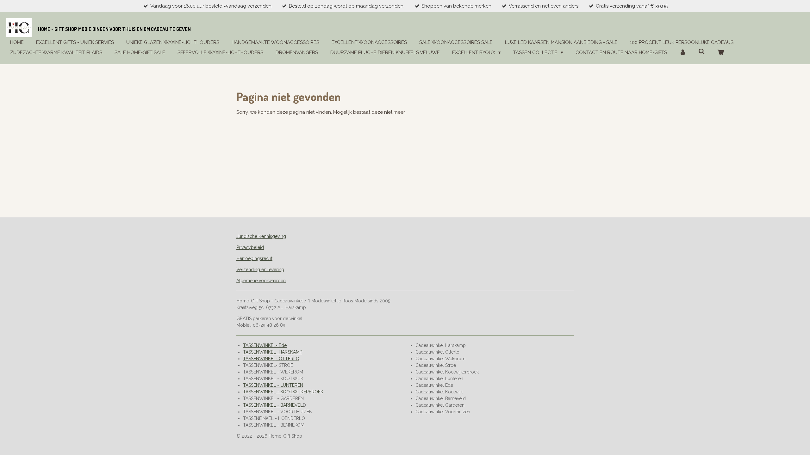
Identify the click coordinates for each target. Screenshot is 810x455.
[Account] (683, 52)
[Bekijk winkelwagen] (720, 52)
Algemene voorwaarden (261, 280)
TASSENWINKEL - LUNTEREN (273, 385)
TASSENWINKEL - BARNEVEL (273, 405)
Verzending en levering (260, 269)
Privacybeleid (250, 247)
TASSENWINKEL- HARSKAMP (272, 352)
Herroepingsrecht (254, 258)
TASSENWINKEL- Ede (265, 345)
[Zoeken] (702, 51)
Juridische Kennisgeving (261, 236)
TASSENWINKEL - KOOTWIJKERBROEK (283, 391)
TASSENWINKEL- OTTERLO (271, 358)
